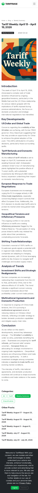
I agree (15, 488)
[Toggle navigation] (34, 4)
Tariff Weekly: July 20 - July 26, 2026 (17, 440)
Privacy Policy (25, 483)
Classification (8, 401)
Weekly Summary (19, 20)
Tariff (11, 396)
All (4, 396)
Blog (9, 20)
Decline (24, 488)
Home (3, 20)
